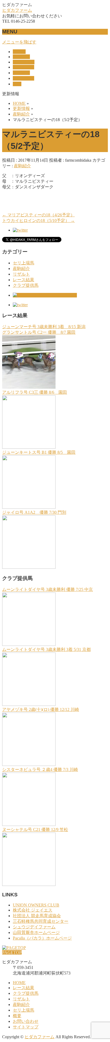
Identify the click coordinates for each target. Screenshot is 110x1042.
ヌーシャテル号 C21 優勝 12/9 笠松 (35, 829)
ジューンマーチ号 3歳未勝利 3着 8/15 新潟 (43, 326)
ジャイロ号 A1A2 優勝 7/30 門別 (34, 512)
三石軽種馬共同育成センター (40, 921)
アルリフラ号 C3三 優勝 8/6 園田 (34, 392)
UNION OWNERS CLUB (36, 905)
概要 (17, 1015)
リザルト (21, 274)
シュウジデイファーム (34, 927)
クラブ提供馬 (25, 285)
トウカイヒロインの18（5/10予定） (38, 220)
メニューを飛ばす (19, 42)
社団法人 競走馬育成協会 (37, 915)
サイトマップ (25, 1027)
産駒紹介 (22, 166)
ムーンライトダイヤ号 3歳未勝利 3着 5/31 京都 (46, 649)
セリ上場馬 (23, 263)
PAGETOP (12, 952)
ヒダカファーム (17, 10)
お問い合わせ (25, 1021)
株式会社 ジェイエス (32, 910)
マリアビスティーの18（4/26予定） (38, 215)
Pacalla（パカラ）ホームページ (42, 938)
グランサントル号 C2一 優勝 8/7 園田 (39, 332)
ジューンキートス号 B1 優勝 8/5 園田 (39, 452)
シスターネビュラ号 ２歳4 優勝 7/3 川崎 (40, 769)
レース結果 (23, 279)
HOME (19, 982)
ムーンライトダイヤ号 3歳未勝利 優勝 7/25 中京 (47, 589)
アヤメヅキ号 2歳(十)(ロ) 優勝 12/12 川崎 (40, 709)
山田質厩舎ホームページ (36, 932)
